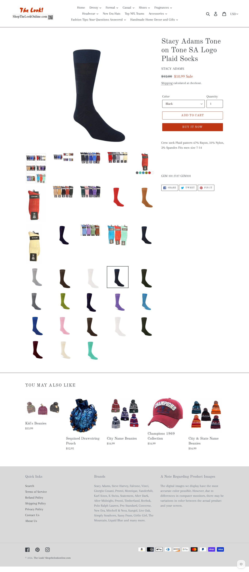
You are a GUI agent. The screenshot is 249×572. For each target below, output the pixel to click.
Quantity (212, 96)
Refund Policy (34, 497)
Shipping (167, 83)
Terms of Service (36, 491)
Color (166, 96)
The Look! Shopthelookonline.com (52, 557)
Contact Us (32, 515)
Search (29, 486)
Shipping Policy (35, 503)
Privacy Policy (34, 509)
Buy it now (192, 127)
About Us (31, 521)
